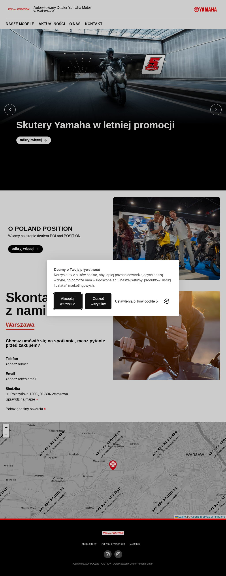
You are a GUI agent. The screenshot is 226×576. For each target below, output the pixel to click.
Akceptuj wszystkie (67, 301)
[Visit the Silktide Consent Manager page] (167, 301)
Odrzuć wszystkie (98, 301)
